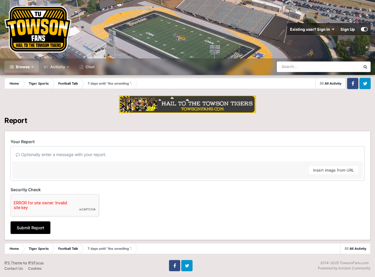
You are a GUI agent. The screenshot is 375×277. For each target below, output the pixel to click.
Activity (57, 66)
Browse (22, 66)
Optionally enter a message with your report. (63, 154)
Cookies (35, 268)
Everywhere (342, 66)
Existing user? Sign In (311, 29)
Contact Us (13, 268)
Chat (90, 66)
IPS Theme (13, 263)
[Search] (365, 66)
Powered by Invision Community (344, 268)
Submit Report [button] (30, 227)
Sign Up (347, 29)
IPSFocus (36, 263)
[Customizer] (364, 29)
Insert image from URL (333, 170)
